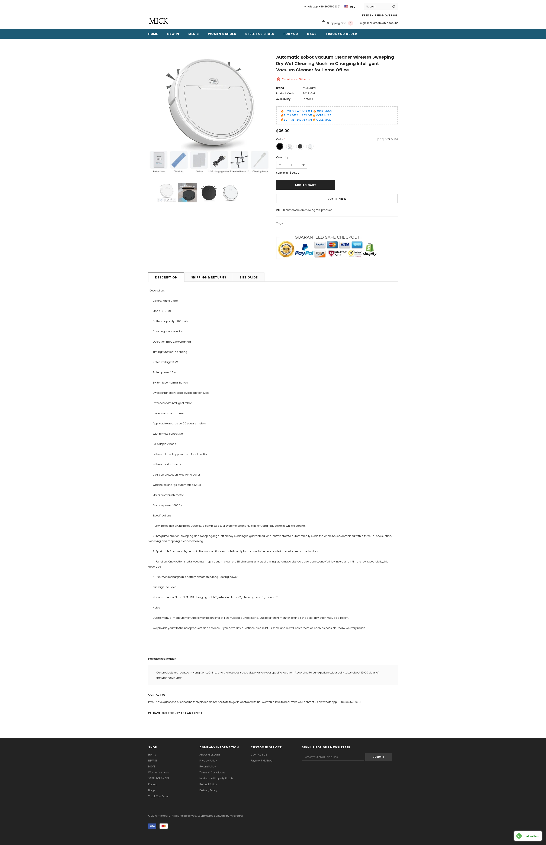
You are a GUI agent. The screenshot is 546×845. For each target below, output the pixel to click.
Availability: (283, 99)
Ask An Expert (192, 713)
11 (283, 210)
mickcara (309, 88)
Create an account (385, 23)
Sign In (365, 23)
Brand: (280, 88)
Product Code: (285, 93)
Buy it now (337, 199)
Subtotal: (282, 172)
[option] (209, 116)
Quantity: (282, 157)
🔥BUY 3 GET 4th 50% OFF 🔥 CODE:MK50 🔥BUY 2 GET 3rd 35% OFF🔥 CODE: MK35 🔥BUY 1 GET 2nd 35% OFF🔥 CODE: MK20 (306, 115)
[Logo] (158, 21)
